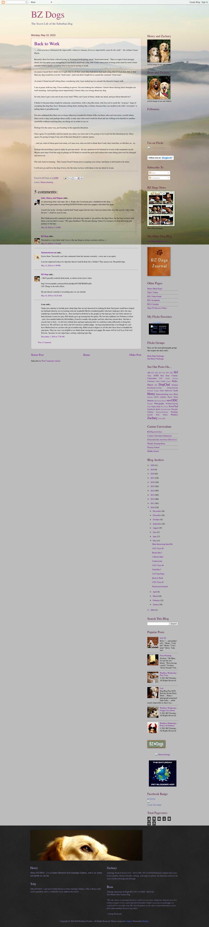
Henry (151, 394)
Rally (158, 406)
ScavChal (173, 406)
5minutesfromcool (48, 252)
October (156, 519)
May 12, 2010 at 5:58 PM (50, 265)
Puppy (153, 406)
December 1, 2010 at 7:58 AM (52, 336)
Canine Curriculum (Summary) (159, 435)
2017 (153, 477)
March (155, 596)
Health (175, 390)
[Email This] (70, 178)
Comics (168, 381)
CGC (161, 378)
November (157, 515)
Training (150, 412)
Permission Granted (160, 586)
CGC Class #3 (158, 582)
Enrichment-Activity (154, 388)
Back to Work (47, 43)
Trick (157, 415)
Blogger (145, 921)
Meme (176, 397)
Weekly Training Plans (156, 443)
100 (148, 372)
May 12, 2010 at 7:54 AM (51, 243)
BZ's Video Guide (154, 296)
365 (175, 372)
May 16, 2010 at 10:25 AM (51, 295)
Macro (170, 397)
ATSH (155, 375)
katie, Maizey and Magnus (52, 198)
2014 (153, 490)
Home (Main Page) (154, 288)
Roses (166, 406)
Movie (164, 401)
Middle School (153, 451)
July (155, 532)
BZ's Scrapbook (153, 300)
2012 (153, 499)
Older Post (135, 355)
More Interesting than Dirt (162, 544)
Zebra (160, 418)
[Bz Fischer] (148, 802)
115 (167, 372)
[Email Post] (65, 178)
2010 (153, 507)
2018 (153, 473)
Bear (162, 375)
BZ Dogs (47, 14)
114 (163, 373)
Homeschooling (47, 182)
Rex (162, 406)
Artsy (149, 375)
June (155, 536)
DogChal (164, 384)
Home (86, 355)
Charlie (167, 378)
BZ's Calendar (153, 304)
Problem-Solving (172, 403)
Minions (150, 400)
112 (156, 372)
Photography (159, 403)
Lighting (163, 397)
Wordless (174, 414)
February (156, 600)
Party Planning (165, 655)
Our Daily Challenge (155, 358)
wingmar (128, 921)
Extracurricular (172, 388)
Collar (163, 381)
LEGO (156, 397)
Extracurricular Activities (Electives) (162, 439)
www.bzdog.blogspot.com (157, 241)
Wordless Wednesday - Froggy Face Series (168, 709)
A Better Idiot (157, 556)
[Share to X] (75, 178)
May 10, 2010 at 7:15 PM (50, 227)
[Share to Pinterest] (81, 178)
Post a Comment (44, 342)
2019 (153, 469)
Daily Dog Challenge (155, 356)
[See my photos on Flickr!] (158, 149)
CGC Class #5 (158, 548)
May (155, 540)
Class (158, 381)
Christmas (151, 381)
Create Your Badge (154, 805)
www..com (159, 323)
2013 (153, 494)
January (156, 604)
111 (152, 372)
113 (160, 372)
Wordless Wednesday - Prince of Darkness (168, 724)
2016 (153, 482)
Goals (162, 390)
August (156, 527)
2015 (153, 486)
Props (149, 406)
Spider (158, 409)
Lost (161, 688)
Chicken (175, 378)
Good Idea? (156, 569)
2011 (153, 503)
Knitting (150, 397)
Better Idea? (157, 552)
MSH (169, 400)
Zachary (152, 418)
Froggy (156, 391)
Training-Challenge (162, 412)
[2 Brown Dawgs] (162, 754)
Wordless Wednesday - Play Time (168, 674)
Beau (168, 375)
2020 (153, 465)
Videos (165, 415)
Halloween (168, 390)
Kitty (176, 394)
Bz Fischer (151, 799)
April (155, 591)
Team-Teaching (165, 409)
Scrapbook (151, 409)
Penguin (150, 404)
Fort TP (163, 638)
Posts (153, 172)
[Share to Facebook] (78, 178)
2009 (153, 610)
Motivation (157, 401)
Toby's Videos (152, 292)
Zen (163, 418)
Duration (175, 385)
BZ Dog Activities (154, 431)
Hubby (171, 394)
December (157, 511)
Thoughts (174, 409)
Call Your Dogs (158, 573)
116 (171, 372)
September (157, 523)
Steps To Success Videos (157, 308)
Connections (157, 561)
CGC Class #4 (158, 565)
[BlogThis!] (73, 178)
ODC (174, 400)
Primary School (153, 447)
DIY (156, 385)
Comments (155, 178)
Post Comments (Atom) (51, 360)
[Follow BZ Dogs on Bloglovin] (160, 159)
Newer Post (37, 355)
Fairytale (150, 391)
